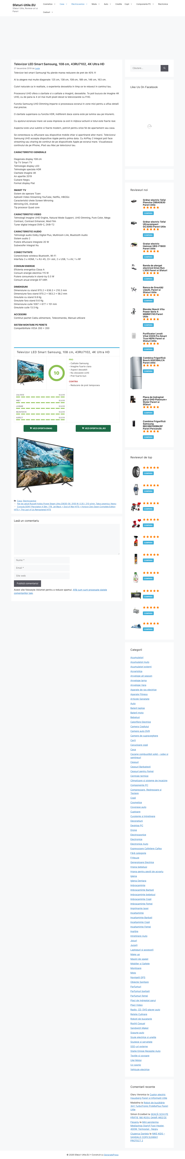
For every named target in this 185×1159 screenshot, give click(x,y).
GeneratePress (111, 1154)
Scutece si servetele (141, 1042)
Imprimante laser (139, 908)
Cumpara (148, 213)
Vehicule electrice (140, 1069)
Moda (94, 4)
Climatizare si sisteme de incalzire (148, 780)
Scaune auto (137, 1032)
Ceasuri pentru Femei (142, 771)
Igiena (133, 876)
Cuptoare (135, 811)
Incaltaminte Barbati (141, 917)
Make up (135, 954)
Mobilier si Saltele (140, 963)
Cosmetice (47, 4)
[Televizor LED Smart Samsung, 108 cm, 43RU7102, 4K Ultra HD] (30, 373)
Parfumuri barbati (140, 991)
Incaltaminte (137, 913)
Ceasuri (134, 762)
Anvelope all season (141, 676)
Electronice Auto (139, 844)
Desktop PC (136, 825)
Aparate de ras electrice (143, 689)
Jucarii (133, 945)
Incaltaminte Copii (140, 922)
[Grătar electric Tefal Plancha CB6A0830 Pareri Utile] (133, 202)
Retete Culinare (138, 1014)
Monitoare (135, 968)
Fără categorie (138, 853)
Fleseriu (134, 1122)
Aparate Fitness (139, 694)
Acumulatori (136, 657)
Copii (127, 4)
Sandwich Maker (139, 1028)
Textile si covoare (139, 1055)
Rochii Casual (137, 1023)
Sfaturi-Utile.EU (24, 5)
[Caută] (164, 68)
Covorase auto (138, 807)
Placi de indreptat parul (143, 1000)
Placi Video (136, 1005)
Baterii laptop (137, 708)
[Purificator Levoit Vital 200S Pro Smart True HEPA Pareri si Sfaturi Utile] (133, 338)
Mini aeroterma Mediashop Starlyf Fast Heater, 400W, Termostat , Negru (147, 1125)
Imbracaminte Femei (141, 903)
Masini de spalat (139, 959)
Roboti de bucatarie (141, 1019)
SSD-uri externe (139, 1046)
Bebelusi (135, 717)
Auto (106, 4)
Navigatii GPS (137, 977)
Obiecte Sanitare (139, 982)
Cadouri (46, 12)
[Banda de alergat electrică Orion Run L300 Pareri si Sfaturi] (133, 269)
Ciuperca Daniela (139, 1133)
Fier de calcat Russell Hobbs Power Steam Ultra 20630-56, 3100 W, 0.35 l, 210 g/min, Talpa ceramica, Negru (66, 503)
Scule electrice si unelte (143, 1037)
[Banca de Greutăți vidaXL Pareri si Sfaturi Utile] (133, 292)
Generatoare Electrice (142, 862)
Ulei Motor (136, 1060)
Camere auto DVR (140, 731)
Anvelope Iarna (138, 680)
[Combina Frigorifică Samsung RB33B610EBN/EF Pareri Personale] (133, 426)
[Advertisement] (92, 37)
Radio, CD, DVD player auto (145, 1009)
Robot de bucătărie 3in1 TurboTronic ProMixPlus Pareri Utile (149, 1106)
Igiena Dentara (138, 880)
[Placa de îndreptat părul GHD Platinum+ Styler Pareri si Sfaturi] (132, 402)
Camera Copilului (139, 726)
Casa (62, 4)
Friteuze (134, 857)
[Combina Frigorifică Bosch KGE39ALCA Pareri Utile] (136, 388)
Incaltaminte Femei (140, 926)
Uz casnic (135, 1065)
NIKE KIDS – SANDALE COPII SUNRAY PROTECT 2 (147, 1137)
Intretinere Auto (138, 936)
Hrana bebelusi (138, 867)
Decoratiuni (136, 821)
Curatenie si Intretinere (142, 816)
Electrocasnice (78, 4)
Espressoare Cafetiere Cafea (146, 848)
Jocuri (133, 940)
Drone (133, 830)
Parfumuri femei (139, 995)
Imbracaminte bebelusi (142, 894)
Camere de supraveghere (144, 735)
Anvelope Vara (138, 685)
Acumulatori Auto (139, 662)
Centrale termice (139, 776)
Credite (118, 4)
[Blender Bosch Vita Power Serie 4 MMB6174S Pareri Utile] (133, 314)
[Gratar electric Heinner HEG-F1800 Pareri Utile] (133, 246)
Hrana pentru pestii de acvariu (146, 871)
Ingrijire (134, 931)
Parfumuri (135, 986)
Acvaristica (136, 671)
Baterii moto (137, 712)
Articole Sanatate (139, 699)
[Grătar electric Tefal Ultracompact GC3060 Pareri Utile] (133, 224)
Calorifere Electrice (140, 722)
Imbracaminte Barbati (142, 890)
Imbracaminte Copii (140, 899)
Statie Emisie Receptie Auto (145, 1051)
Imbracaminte (137, 885)
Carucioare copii (139, 745)
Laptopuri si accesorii (141, 949)
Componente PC (143, 4)
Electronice (163, 4)
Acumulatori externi (141, 666)
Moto (133, 972)
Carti (133, 740)
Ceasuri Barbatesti (140, 766)
